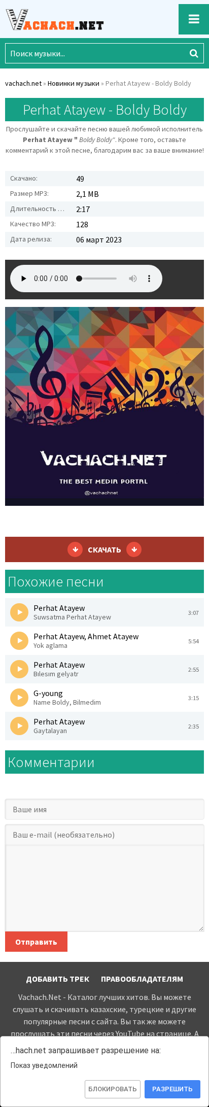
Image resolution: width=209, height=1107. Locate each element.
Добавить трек (57, 979)
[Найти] (194, 53)
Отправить (36, 942)
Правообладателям (142, 979)
